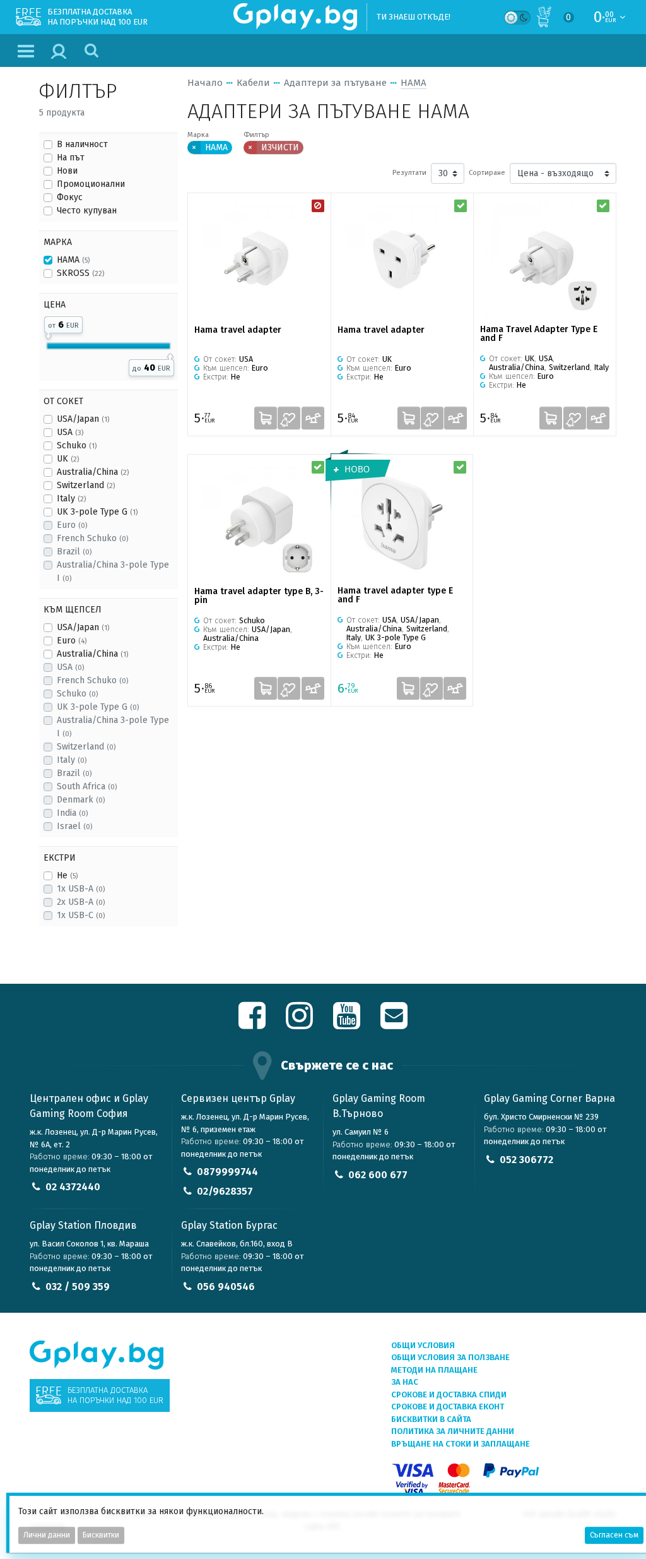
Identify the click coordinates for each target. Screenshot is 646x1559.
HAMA (73, 259)
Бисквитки (101, 1535)
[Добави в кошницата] (265, 418)
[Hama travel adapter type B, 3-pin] (259, 521)
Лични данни (46, 1535)
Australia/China (93, 472)
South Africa (87, 786)
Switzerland (86, 485)
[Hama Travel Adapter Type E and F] (544, 259)
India (72, 813)
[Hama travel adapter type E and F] (402, 520)
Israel (74, 826)
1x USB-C (81, 915)
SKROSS (80, 273)
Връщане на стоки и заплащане (460, 1443)
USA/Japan (83, 419)
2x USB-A (81, 902)
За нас (404, 1382)
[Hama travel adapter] (259, 260)
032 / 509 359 (77, 1287)
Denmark (81, 799)
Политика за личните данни (452, 1431)
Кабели (253, 82)
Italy (71, 498)
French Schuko (92, 538)
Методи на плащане (434, 1370)
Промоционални (91, 184)
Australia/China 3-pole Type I (113, 571)
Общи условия (423, 1345)
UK (68, 458)
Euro (72, 525)
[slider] (48, 334)
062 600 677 (378, 1175)
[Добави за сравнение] (313, 418)
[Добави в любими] (289, 418)
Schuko (77, 445)
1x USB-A (81, 888)
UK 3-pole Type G (97, 511)
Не (67, 875)
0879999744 (227, 1172)
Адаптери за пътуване (335, 82)
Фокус (70, 197)
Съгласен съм (614, 1535)
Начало (205, 82)
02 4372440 (72, 1187)
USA (70, 432)
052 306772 (526, 1160)
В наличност (82, 144)
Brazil (74, 551)
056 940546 (226, 1287)
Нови (67, 170)
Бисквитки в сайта (431, 1419)
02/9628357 (225, 1191)
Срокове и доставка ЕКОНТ (447, 1406)
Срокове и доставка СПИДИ (449, 1394)
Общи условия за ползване (450, 1357)
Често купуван (87, 210)
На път (71, 157)
